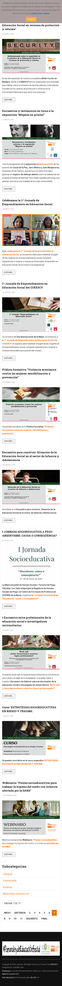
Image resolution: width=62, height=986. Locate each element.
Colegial (7, 873)
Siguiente (32, 918)
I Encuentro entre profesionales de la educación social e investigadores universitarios (26, 621)
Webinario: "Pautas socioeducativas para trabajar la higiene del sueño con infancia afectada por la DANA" (30, 786)
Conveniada (9, 880)
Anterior (20, 912)
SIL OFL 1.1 (35, 978)
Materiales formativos (16, 893)
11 (21, 918)
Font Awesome (8, 978)
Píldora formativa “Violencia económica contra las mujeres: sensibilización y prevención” (29, 373)
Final (44, 918)
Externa (7, 887)
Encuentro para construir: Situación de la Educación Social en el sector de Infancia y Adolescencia (30, 456)
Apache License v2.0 (10, 974)
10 (15, 918)
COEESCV (54, 964)
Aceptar (31, 19)
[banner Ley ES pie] (31, 948)
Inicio (7, 912)
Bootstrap (6, 971)
